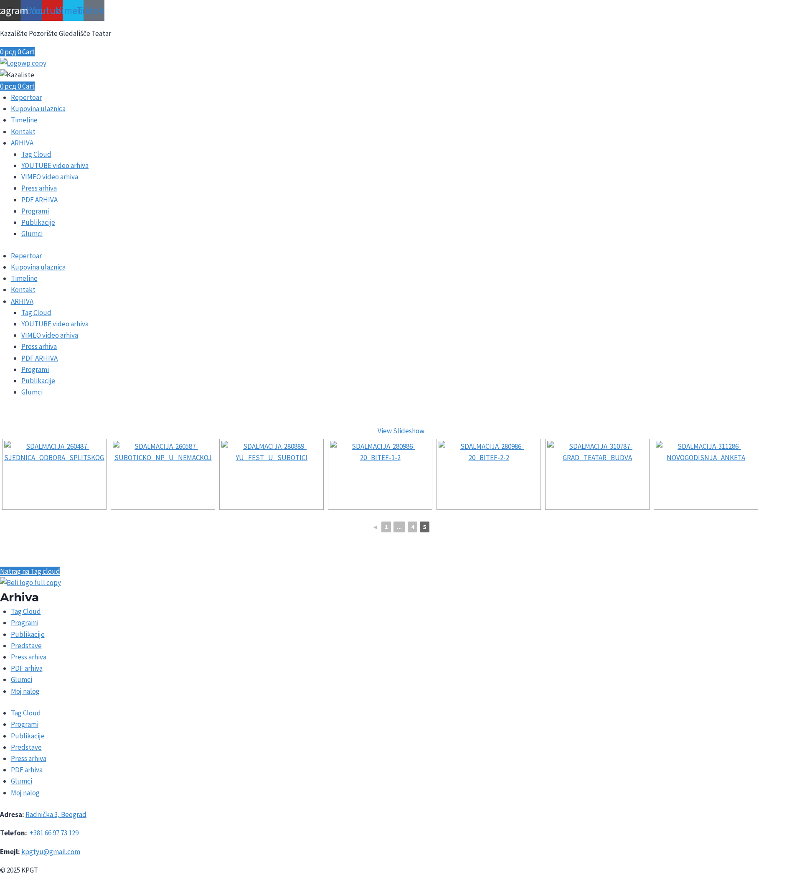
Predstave (26, 645)
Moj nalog (25, 691)
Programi (35, 211)
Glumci (32, 233)
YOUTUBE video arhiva (55, 165)
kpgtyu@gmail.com (50, 851)
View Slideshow (401, 430)
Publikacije (38, 222)
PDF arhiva (27, 668)
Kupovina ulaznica (38, 108)
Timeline (24, 120)
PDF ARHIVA (39, 199)
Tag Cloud (36, 154)
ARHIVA (22, 143)
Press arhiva (39, 188)
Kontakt (23, 131)
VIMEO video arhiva (49, 176)
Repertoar (26, 97)
